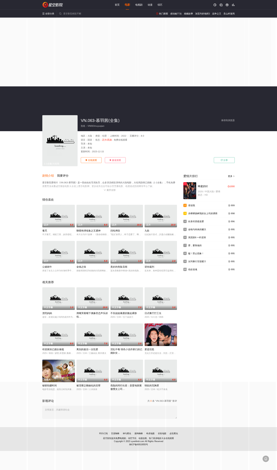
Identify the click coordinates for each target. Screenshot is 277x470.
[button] (49, 175)
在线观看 (91, 160)
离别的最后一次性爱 (87, 349)
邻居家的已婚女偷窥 (53, 349)
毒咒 (44, 230)
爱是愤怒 (149, 349)
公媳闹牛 (47, 266)
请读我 (191, 205)
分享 (224, 160)
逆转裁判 (149, 266)
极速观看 (115, 160)
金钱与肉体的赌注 (197, 229)
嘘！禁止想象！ (196, 253)
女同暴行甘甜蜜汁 (197, 261)
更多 (231, 176)
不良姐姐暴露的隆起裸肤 (123, 313)
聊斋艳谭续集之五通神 (88, 230)
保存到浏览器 (228, 120)
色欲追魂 (192, 269)
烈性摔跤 (115, 230)
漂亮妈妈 (47, 313)
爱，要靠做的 (195, 245)
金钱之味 (81, 266)
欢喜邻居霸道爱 (196, 221)
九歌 (147, 230)
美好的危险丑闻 (118, 266)
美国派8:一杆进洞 (197, 237)
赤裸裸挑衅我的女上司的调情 (202, 213)
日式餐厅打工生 (153, 313)
